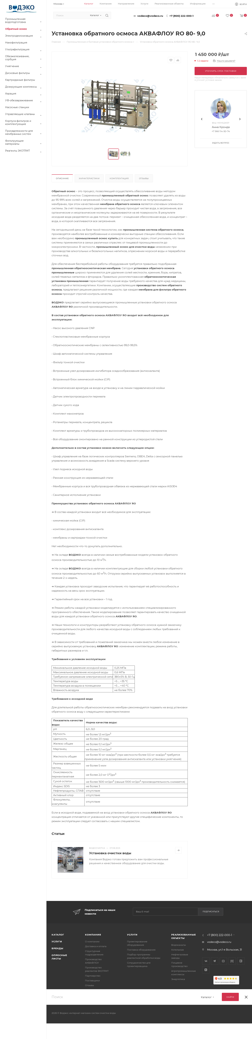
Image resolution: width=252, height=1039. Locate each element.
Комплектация (119, 178)
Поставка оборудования (141, 949)
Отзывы (144, 178)
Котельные (177, 949)
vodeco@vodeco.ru (150, 15)
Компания (93, 934)
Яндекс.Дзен (205, 969)
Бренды (57, 948)
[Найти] (107, 15)
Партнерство (92, 975)
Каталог (58, 934)
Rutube (232, 961)
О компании (92, 941)
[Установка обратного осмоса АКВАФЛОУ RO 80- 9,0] (119, 105)
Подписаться (211, 911)
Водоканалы (178, 945)
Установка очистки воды (110, 853)
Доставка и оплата (95, 946)
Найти (230, 997)
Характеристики (89, 178)
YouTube (223, 961)
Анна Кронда (221, 127)
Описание (62, 178)
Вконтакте (205, 961)
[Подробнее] (178, 850)
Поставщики (92, 980)
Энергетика (178, 979)
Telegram (214, 961)
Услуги (57, 941)
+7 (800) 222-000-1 (181, 15)
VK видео (240, 961)
